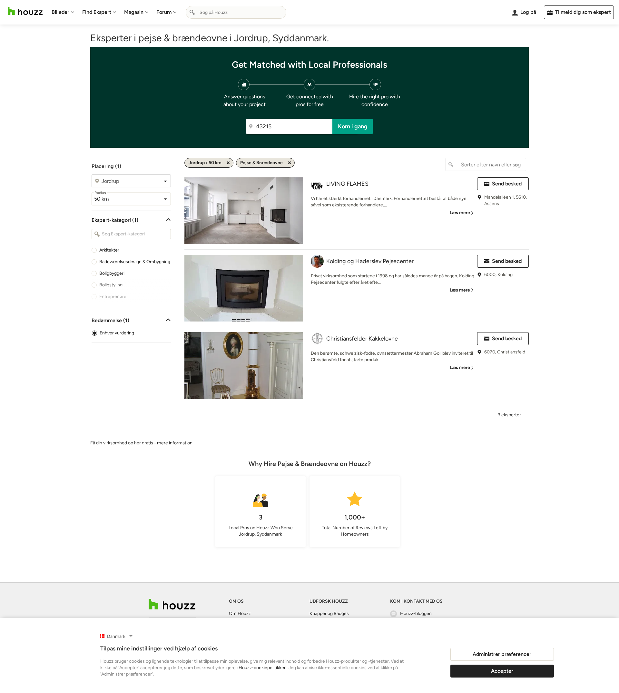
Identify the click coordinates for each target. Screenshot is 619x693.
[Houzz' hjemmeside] (25, 11)
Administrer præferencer (502, 654)
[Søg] (192, 12)
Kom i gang (353, 126)
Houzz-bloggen (416, 613)
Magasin (133, 12)
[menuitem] (63, 12)
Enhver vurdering (117, 333)
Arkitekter (109, 250)
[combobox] (236, 12)
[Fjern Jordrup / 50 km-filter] (228, 163)
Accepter (502, 671)
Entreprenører (113, 296)
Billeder (60, 12)
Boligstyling (111, 285)
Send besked (507, 184)
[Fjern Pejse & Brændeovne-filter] (289, 163)
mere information (174, 443)
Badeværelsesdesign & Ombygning (134, 261)
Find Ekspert (96, 12)
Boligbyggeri (111, 273)
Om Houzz (240, 613)
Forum (164, 12)
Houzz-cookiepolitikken (263, 667)
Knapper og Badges (329, 613)
